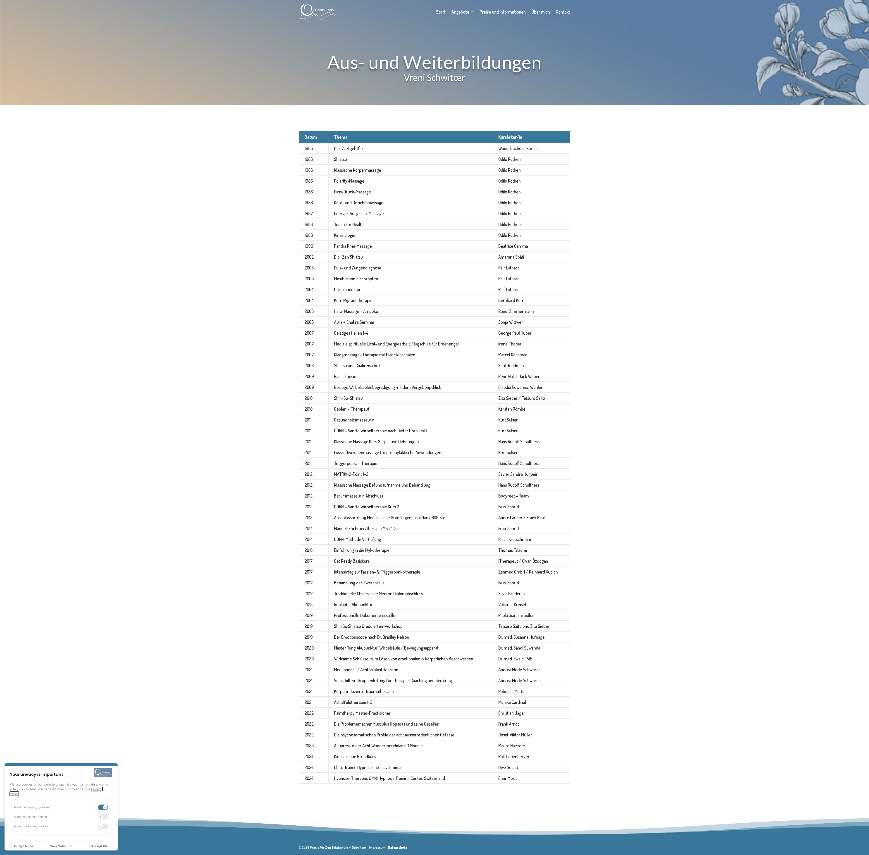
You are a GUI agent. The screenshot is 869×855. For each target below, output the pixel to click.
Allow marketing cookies (31, 826)
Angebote (460, 12)
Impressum (377, 847)
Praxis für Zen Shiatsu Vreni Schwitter (338, 847)
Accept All (99, 846)
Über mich (541, 12)
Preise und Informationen (503, 12)
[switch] (103, 807)
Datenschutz (397, 847)
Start (441, 12)
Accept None (23, 846)
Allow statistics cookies (30, 817)
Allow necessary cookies (32, 807)
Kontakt (563, 12)
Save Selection (61, 846)
